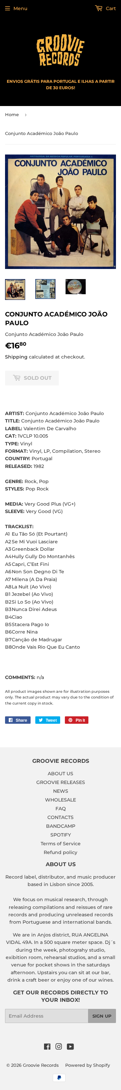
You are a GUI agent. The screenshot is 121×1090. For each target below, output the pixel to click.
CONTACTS (60, 817)
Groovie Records (41, 1065)
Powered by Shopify (87, 1065)
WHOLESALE (60, 800)
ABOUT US (60, 774)
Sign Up (102, 1016)
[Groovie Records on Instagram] (58, 1048)
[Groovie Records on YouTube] (70, 1048)
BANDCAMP (60, 826)
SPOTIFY (60, 835)
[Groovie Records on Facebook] (47, 1048)
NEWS (60, 791)
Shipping (16, 357)
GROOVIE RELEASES (60, 782)
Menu (20, 8)
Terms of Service (61, 844)
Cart (110, 8)
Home (12, 114)
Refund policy (60, 852)
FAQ (60, 809)
